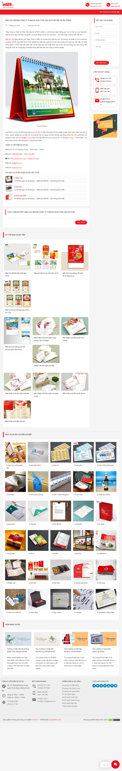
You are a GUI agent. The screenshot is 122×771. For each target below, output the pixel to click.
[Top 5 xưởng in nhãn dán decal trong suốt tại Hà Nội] (47, 639)
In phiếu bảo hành (20, 195)
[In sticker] (83, 599)
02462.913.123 (20, 158)
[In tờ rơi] (38, 540)
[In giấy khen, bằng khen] (106, 599)
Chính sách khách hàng (70, 700)
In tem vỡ (55, 465)
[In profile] (60, 540)
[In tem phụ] (83, 452)
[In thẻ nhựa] (106, 570)
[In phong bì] (15, 511)
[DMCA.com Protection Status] (114, 720)
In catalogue (101, 553)
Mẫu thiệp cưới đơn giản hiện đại (17, 393)
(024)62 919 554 (105, 81)
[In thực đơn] (60, 570)
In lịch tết (32, 583)
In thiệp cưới (18, 178)
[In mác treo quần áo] (15, 599)
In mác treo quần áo (13, 612)
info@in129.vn (26, 138)
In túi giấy (100, 524)
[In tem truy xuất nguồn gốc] (15, 452)
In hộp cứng (33, 612)
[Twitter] (97, 685)
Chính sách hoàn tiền (70, 697)
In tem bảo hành (35, 465)
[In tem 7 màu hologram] (60, 481)
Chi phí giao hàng (68, 694)
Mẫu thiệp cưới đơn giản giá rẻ (74, 393)
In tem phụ (78, 465)
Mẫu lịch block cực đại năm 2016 (46, 273)
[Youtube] (108, 685)
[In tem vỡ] (60, 452)
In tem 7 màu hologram (60, 495)
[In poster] (83, 540)
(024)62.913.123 (95, 6)
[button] (107, 12)
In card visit (78, 495)
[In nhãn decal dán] (106, 481)
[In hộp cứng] (38, 599)
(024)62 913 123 (105, 78)
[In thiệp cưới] (15, 570)
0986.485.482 (115, 6)
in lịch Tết (36, 132)
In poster (77, 553)
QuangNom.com (55, 720)
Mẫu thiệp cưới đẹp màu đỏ (15, 421)
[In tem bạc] (15, 481)
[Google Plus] (105, 685)
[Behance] (115, 685)
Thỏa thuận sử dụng (69, 706)
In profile (55, 553)
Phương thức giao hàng (70, 691)
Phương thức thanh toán (71, 688)
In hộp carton (56, 612)
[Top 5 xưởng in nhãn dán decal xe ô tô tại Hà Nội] (75, 639)
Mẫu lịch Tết (9, 39)
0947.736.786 (29, 154)
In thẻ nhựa (101, 583)
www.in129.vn (17, 167)
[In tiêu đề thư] (60, 511)
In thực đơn (18, 187)
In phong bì (10, 524)
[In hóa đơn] (83, 511)
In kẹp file (32, 524)
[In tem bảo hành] (38, 452)
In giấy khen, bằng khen (105, 612)
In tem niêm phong (36, 495)
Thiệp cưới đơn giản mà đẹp (44, 365)
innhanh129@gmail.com (47, 701)
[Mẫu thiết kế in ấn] (105, 126)
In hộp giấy (10, 553)
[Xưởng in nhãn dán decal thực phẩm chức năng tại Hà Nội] (18, 639)
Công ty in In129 (33, 25)
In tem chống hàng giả (105, 465)
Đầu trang (81, 222)
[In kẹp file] (38, 511)
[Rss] (101, 685)
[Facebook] (94, 685)
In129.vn (35, 720)
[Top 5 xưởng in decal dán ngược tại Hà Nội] (104, 639)
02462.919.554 (33, 158)
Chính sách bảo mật (69, 703)
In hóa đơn (78, 524)
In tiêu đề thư (56, 524)
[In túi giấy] (106, 511)
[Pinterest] (112, 685)
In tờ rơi (32, 553)
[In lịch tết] (38, 570)
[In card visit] (83, 481)
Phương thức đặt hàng (70, 685)
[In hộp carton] (60, 599)
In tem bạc (10, 495)
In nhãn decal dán (103, 495)
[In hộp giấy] (15, 540)
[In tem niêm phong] (38, 481)
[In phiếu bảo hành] (83, 570)
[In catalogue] (106, 540)
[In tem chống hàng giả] (106, 452)
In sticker (77, 612)
